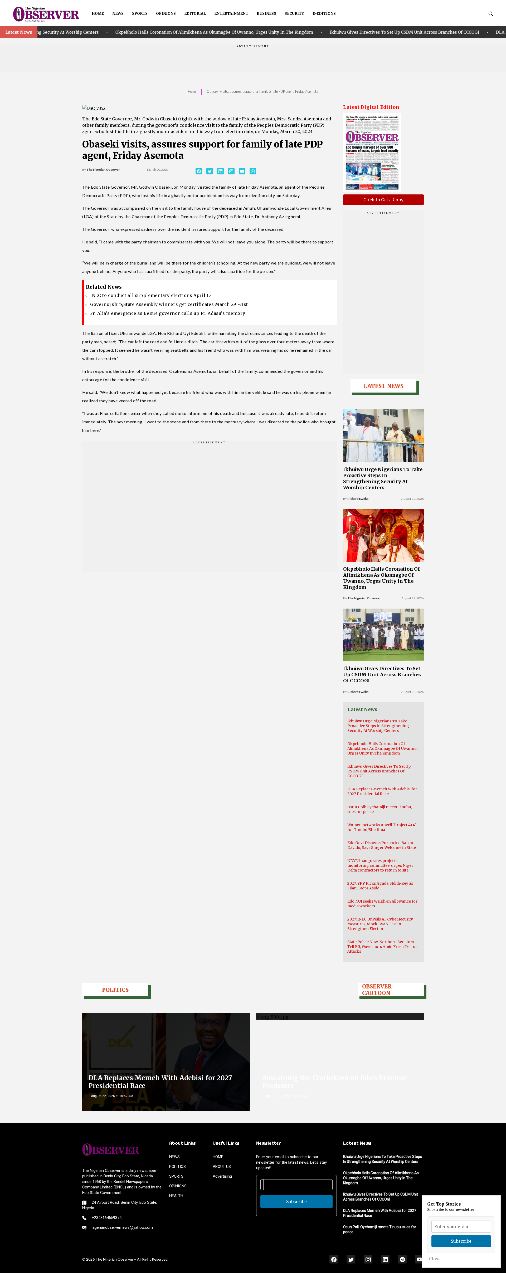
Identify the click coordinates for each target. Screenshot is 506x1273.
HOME (98, 13)
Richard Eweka (357, 499)
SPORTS (140, 13)
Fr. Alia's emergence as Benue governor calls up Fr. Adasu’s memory (167, 313)
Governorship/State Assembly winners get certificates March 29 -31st (169, 304)
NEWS (118, 13)
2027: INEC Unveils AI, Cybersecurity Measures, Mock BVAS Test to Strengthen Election (380, 924)
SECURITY (294, 13)
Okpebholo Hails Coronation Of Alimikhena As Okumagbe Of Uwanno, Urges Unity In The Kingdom (162, 32)
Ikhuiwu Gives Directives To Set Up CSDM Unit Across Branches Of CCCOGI (352, 32)
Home (192, 91)
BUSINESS (266, 13)
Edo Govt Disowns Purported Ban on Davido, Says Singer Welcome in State (381, 845)
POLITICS (177, 1166)
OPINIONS (166, 13)
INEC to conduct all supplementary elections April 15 (150, 295)
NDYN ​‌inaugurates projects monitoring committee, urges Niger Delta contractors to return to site (380, 865)
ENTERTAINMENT (231, 13)
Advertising (222, 1176)
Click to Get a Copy (383, 199)
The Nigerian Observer (103, 170)
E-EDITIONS (324, 13)
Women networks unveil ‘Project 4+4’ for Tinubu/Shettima (381, 827)
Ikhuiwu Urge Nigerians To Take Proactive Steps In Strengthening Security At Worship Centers (382, 478)
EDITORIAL (195, 13)
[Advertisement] (253, 60)
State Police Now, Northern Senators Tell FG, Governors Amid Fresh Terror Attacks (382, 946)
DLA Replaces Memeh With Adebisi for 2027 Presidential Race (382, 791)
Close (435, 1258)
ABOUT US (222, 1166)
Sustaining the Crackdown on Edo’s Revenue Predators (334, 1082)
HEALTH (176, 1195)
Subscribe (296, 1201)
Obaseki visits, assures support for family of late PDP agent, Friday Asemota (262, 91)
